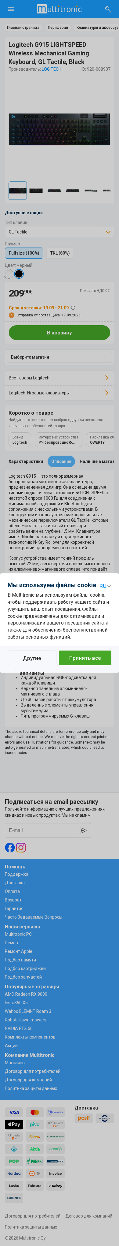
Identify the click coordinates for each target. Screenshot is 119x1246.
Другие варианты (32, 660)
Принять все (85, 658)
